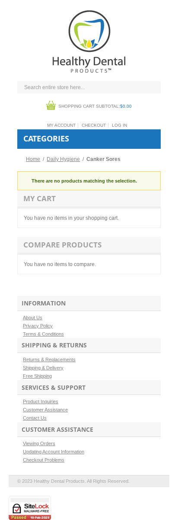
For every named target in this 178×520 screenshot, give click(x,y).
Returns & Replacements (49, 359)
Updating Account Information (53, 451)
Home (33, 159)
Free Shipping (37, 376)
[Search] (152, 87)
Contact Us (35, 417)
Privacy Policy (38, 325)
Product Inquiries (40, 401)
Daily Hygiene (63, 159)
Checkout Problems (43, 459)
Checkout (94, 125)
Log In (119, 125)
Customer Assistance (45, 409)
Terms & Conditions (43, 334)
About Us (32, 317)
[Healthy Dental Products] (89, 14)
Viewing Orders (39, 443)
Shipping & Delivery (43, 367)
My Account (61, 125)
